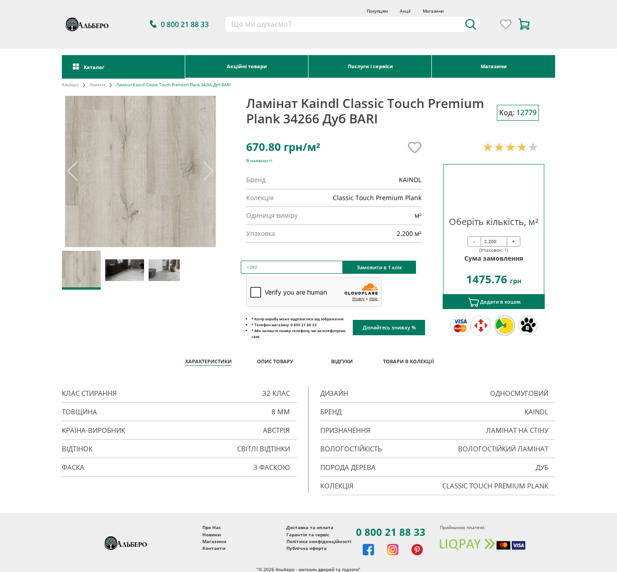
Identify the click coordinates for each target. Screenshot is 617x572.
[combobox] (352, 24)
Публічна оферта (306, 548)
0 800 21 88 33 (390, 532)
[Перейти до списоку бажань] (505, 24)
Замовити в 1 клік (379, 267)
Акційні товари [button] (247, 66)
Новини (211, 535)
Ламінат (97, 85)
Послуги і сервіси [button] (370, 66)
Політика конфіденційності (318, 541)
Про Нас (211, 527)
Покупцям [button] (377, 11)
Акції (405, 11)
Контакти (213, 548)
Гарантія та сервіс (307, 535)
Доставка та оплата (309, 527)
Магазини (433, 11)
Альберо (70, 85)
